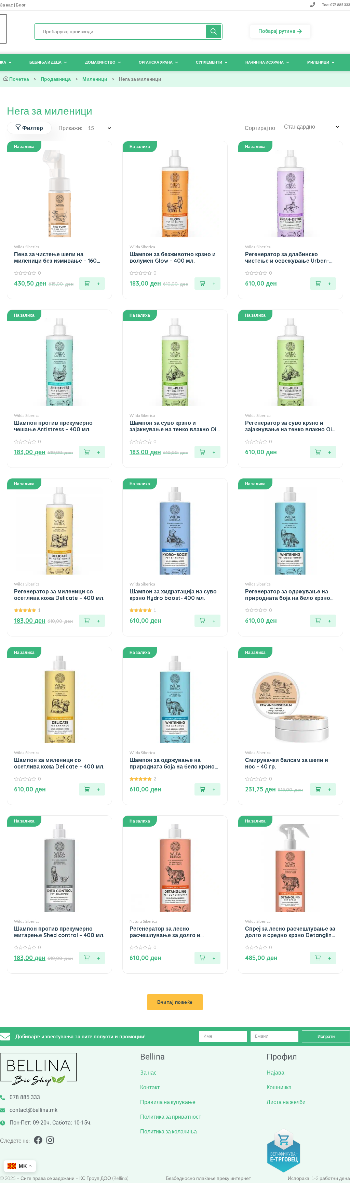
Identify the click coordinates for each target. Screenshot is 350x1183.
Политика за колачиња (168, 1131)
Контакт (150, 1087)
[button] (92, 283)
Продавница (56, 79)
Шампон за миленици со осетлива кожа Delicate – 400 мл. (59, 763)
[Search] (213, 31)
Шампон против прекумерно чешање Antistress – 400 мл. (53, 426)
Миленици (94, 79)
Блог (20, 5)
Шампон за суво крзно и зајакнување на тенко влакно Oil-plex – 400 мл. (175, 426)
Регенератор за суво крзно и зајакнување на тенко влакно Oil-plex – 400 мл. (290, 426)
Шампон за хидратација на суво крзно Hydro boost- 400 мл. (173, 594)
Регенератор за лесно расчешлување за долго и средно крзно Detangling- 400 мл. (171, 931)
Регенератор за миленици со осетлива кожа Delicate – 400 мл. (59, 594)
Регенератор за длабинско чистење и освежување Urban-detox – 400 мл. (287, 257)
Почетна (19, 79)
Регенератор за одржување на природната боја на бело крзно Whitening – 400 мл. (287, 594)
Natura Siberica (143, 921)
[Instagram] (50, 1140)
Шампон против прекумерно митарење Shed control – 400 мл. (59, 931)
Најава (275, 1072)
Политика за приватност (170, 1116)
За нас (7, 5)
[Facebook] (38, 1140)
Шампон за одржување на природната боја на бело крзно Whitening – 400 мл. (172, 763)
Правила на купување (168, 1102)
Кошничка (279, 1087)
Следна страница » (175, 998)
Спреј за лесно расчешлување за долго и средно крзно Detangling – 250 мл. (290, 931)
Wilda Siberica (27, 246)
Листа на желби (286, 1102)
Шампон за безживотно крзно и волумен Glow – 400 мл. (173, 257)
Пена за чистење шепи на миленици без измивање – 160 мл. (55, 257)
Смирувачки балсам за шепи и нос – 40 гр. (286, 763)
